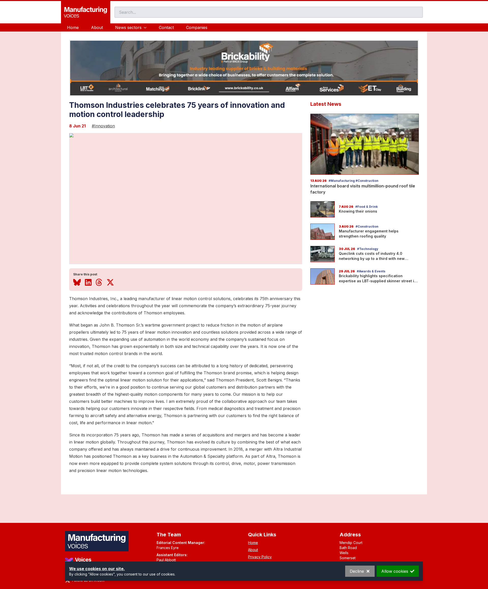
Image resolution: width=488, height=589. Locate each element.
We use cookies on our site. (97, 568)
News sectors (128, 27)
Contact (166, 27)
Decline (357, 571)
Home (73, 27)
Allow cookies (394, 571)
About (97, 27)
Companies (196, 27)
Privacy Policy (260, 557)
